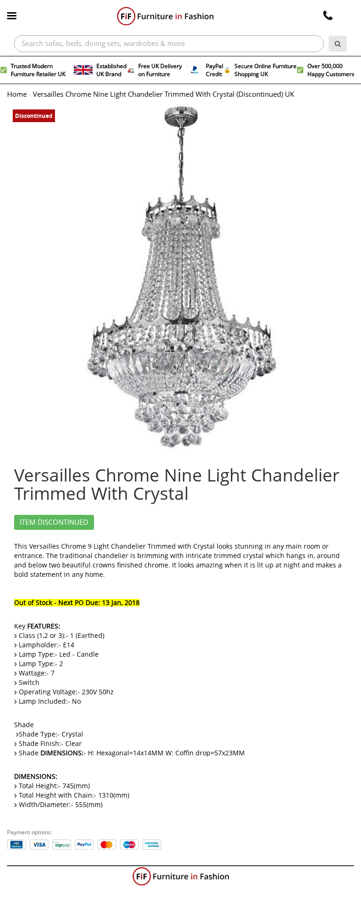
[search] (338, 44)
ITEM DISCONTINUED (54, 522)
